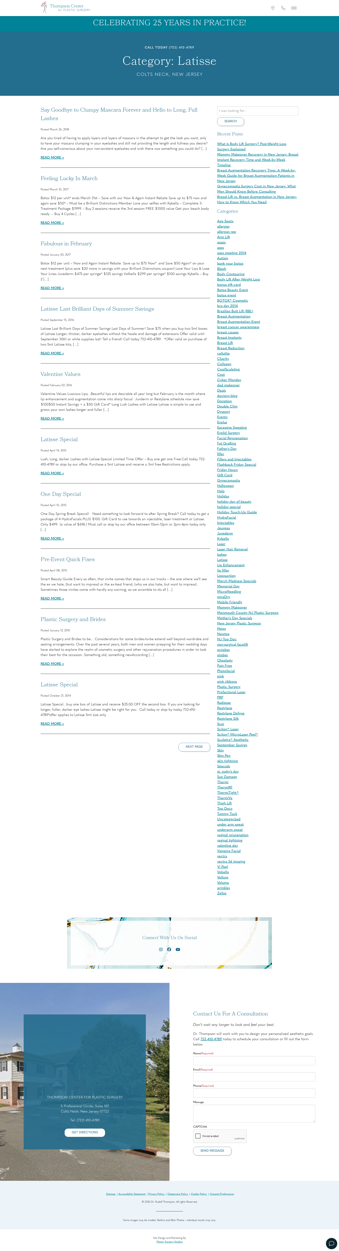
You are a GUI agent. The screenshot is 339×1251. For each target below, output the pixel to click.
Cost (221, 375)
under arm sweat (230, 824)
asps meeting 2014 (231, 253)
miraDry (223, 597)
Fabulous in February (66, 244)
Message (198, 1102)
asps (220, 248)
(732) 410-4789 (181, 47)
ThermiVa (224, 798)
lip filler (223, 570)
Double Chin (227, 406)
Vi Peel (222, 867)
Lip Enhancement (231, 565)
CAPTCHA (200, 1127)
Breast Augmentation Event (238, 322)
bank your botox (230, 263)
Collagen (224, 364)
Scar (220, 724)
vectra (222, 856)
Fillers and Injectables (234, 459)
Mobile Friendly (229, 602)
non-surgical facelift (232, 644)
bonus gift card (229, 285)
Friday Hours (227, 470)
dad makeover (228, 385)
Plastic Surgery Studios (170, 1242)
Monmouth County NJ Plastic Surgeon (247, 613)
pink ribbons (227, 682)
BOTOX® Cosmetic (232, 301)
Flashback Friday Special (236, 465)
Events (222, 417)
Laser (221, 544)
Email (203, 1069)
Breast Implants (229, 338)
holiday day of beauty (234, 502)
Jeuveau (223, 528)
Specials (223, 766)
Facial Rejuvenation (232, 438)
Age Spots (225, 221)
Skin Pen (223, 756)
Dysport (223, 412)
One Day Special (61, 495)
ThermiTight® (228, 793)
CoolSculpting (228, 369)
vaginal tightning (229, 840)
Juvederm (225, 533)
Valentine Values (61, 375)
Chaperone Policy (178, 1194)
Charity (223, 359)
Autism (222, 258)
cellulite (223, 353)
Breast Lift (225, 343)
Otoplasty (225, 660)
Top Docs (224, 809)
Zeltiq (222, 893)
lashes (222, 555)
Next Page (194, 746)
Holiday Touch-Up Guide (237, 512)
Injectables (225, 523)
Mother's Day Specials (234, 618)
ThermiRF (225, 787)
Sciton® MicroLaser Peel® (237, 734)
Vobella (223, 872)
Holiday (223, 496)
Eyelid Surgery (228, 433)
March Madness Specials (236, 581)
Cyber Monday (229, 380)
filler (220, 454)
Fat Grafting (226, 443)
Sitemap (111, 1194)
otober (222, 655)
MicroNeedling (229, 592)
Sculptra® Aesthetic (233, 740)
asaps (221, 242)
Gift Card (224, 475)
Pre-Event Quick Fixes (68, 560)
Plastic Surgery (228, 687)
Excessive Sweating (232, 428)
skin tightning (227, 761)
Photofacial (226, 671)
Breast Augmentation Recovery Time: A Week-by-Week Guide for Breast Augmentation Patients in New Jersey (256, 176)
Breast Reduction (230, 348)
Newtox (223, 634)
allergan (223, 226)
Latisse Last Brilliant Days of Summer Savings (97, 309)
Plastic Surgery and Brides (73, 620)
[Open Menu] (294, 8)
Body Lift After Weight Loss (238, 279)
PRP (220, 697)
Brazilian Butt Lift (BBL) (235, 311)
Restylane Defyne (231, 713)
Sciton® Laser (228, 729)
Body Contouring (231, 274)
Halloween (225, 486)
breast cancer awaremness (238, 327)
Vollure (222, 877)
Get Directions (85, 1132)
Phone (203, 1086)
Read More (51, 157)
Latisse (222, 560)
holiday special (229, 507)
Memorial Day (228, 586)
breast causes (228, 332)
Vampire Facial (229, 851)
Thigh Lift (224, 803)
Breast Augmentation (233, 316)
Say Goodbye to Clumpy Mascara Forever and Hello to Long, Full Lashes (119, 115)
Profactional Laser (231, 692)
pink (220, 676)
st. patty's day (228, 771)
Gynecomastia (228, 480)
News (221, 629)
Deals (221, 390)
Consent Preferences (222, 1194)
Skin (220, 750)
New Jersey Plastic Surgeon (239, 623)
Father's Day (227, 449)
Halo (221, 491)
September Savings (232, 745)
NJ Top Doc (227, 639)
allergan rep (226, 232)
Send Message (212, 1150)
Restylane (224, 708)
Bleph (221, 269)
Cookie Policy (199, 1194)
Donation (224, 401)
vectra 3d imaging (231, 861)
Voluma (223, 883)
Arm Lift (223, 237)
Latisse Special (59, 440)
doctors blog (227, 396)
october (223, 650)
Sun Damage (227, 777)
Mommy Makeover (232, 607)
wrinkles (223, 888)
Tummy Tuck (227, 814)
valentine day (227, 846)
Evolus (222, 422)
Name (203, 1053)
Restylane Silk (228, 719)
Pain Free (224, 666)
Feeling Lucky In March (69, 179)
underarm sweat (230, 830)
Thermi (222, 782)
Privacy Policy (156, 1194)
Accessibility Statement (132, 1194)
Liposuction (226, 576)
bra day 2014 (227, 306)
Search (230, 121)
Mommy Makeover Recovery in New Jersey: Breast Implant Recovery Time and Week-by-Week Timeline (257, 160)
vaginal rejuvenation (232, 835)
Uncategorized (228, 819)
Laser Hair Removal (232, 549)
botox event (226, 295)
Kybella (223, 539)
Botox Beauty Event (232, 290)
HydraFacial (226, 517)
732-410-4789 (211, 1039)
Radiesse (224, 703)
